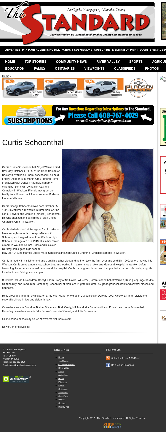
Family (39, 68)
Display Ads (63, 406)
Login (144, 49)
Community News (71, 61)
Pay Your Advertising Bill (41, 49)
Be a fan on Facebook (122, 364)
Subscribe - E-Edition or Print (116, 49)
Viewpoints (94, 68)
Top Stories (35, 61)
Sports (136, 61)
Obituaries (65, 68)
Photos (152, 68)
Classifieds (125, 68)
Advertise (12, 49)
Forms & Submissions (77, 49)
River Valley (108, 61)
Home (10, 61)
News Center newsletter (16, 326)
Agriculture (63, 374)
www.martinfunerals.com (57, 319)
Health (61, 378)
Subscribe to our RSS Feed (125, 358)
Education (14, 68)
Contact (61, 403)
